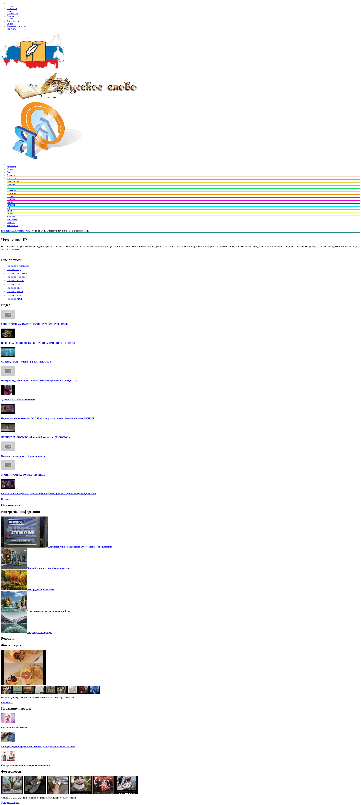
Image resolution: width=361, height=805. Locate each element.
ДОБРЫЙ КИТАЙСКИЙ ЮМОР (18, 399)
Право (10, 196)
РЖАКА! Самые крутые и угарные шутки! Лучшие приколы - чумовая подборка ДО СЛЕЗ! (48, 493)
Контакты (11, 29)
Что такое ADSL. (15, 299)
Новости (11, 11)
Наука (10, 187)
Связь (9, 211)
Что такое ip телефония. (18, 266)
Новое (10, 18)
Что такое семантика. (17, 277)
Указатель (11, 167)
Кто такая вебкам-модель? (14, 727)
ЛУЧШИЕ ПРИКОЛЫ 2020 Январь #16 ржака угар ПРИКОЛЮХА (35, 437)
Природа (11, 199)
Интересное (12, 13)
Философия (12, 219)
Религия (11, 205)
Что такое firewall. (15, 280)
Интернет (11, 178)
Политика (11, 193)
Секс (9, 208)
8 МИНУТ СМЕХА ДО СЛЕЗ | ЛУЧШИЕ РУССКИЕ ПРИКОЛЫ (34, 324)
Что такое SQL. (14, 269)
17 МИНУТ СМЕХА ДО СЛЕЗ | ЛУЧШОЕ (23, 475)
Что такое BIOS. (14, 288)
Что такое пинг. (14, 295)
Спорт (10, 213)
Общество (11, 190)
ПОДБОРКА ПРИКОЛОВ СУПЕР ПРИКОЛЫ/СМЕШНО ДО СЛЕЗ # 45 (38, 343)
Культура (11, 184)
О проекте (12, 8)
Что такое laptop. (15, 284)
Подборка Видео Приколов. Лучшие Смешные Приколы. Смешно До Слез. (39, 380)
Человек (11, 222)
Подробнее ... (7, 499)
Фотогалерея (13, 21)
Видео (10, 24)
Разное (10, 202)
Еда (8, 172)
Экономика (12, 225)
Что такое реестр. (15, 291)
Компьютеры (13, 181)
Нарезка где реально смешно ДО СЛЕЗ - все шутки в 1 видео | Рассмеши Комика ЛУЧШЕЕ (48, 418)
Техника (11, 216)
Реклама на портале (16, 26)
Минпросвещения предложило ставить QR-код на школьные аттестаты (38, 746)
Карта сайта (7, 702)
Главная (10, 6)
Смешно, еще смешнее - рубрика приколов (23, 456)
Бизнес (10, 169)
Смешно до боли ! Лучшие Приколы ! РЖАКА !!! (26, 362)
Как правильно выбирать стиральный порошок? (26, 765)
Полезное (11, 16)
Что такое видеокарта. (17, 273)
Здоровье (11, 175)
